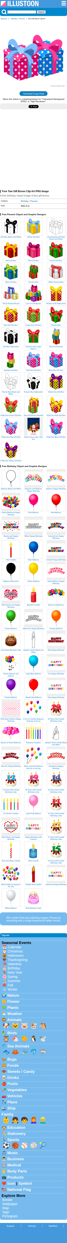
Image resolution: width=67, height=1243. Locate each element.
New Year (15, 972)
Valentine (15, 964)
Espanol (10, 1226)
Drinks (13, 1077)
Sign (5, 1212)
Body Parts (17, 1171)
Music (12, 1153)
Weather (14, 1014)
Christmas (15, 951)
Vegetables (17, 1090)
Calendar (14, 947)
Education (16, 1127)
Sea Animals (18, 1046)
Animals (14, 1020)
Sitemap (32, 1226)
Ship (11, 1108)
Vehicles (14, 1096)
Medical (14, 1165)
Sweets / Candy (21, 1071)
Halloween (16, 955)
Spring (12, 977)
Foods (13, 1065)
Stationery (16, 1133)
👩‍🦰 (33, 1120)
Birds (12, 1033)
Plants (13, 1007)
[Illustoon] (19, 5)
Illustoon (4, 19)
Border (7, 1200)
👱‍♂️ (43, 1120)
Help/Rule (53, 1226)
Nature (13, 995)
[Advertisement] (33, 151)
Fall (10, 985)
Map (5, 1208)
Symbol (25, 1183)
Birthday (14, 19)
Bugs (12, 1059)
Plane (12, 1102)
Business (15, 1159)
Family (7, 1114)
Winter (12, 989)
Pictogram (10, 1216)
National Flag (19, 1189)
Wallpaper (9, 1204)
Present (22, 19)
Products (15, 1177)
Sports (13, 1140)
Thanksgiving (18, 960)
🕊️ (43, 1038)
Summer (14, 981)
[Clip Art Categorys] (63, 5)
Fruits (12, 1084)
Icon (11, 1183)
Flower (13, 1001)
